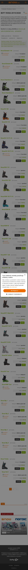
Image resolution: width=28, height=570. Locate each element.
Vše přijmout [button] (14, 290)
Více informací (13, 287)
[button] (14, 294)
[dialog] (14, 285)
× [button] (24, 275)
